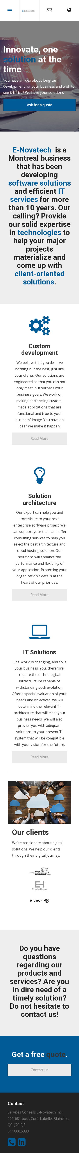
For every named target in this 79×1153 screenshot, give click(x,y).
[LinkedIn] (23, 1144)
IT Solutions (39, 652)
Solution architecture (39, 499)
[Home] (30, 10)
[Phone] (13, 1144)
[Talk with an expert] (49, 10)
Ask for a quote (39, 104)
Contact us (39, 1069)
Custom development (39, 349)
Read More (39, 438)
